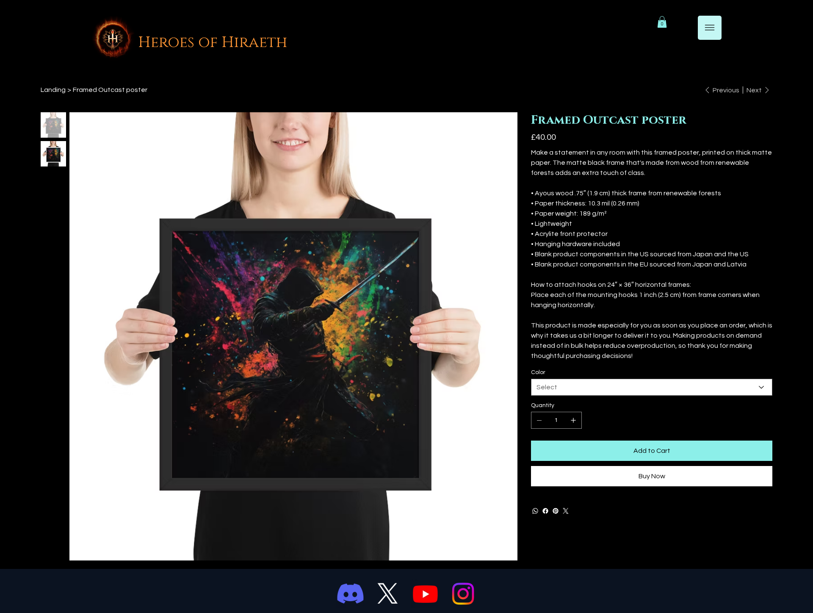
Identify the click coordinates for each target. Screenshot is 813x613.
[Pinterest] (555, 511)
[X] (387, 593)
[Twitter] (565, 511)
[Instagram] (463, 593)
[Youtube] (425, 593)
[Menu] (710, 28)
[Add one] (573, 420)
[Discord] (350, 593)
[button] (662, 22)
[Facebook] (545, 511)
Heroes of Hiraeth (212, 42)
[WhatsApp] (535, 511)
